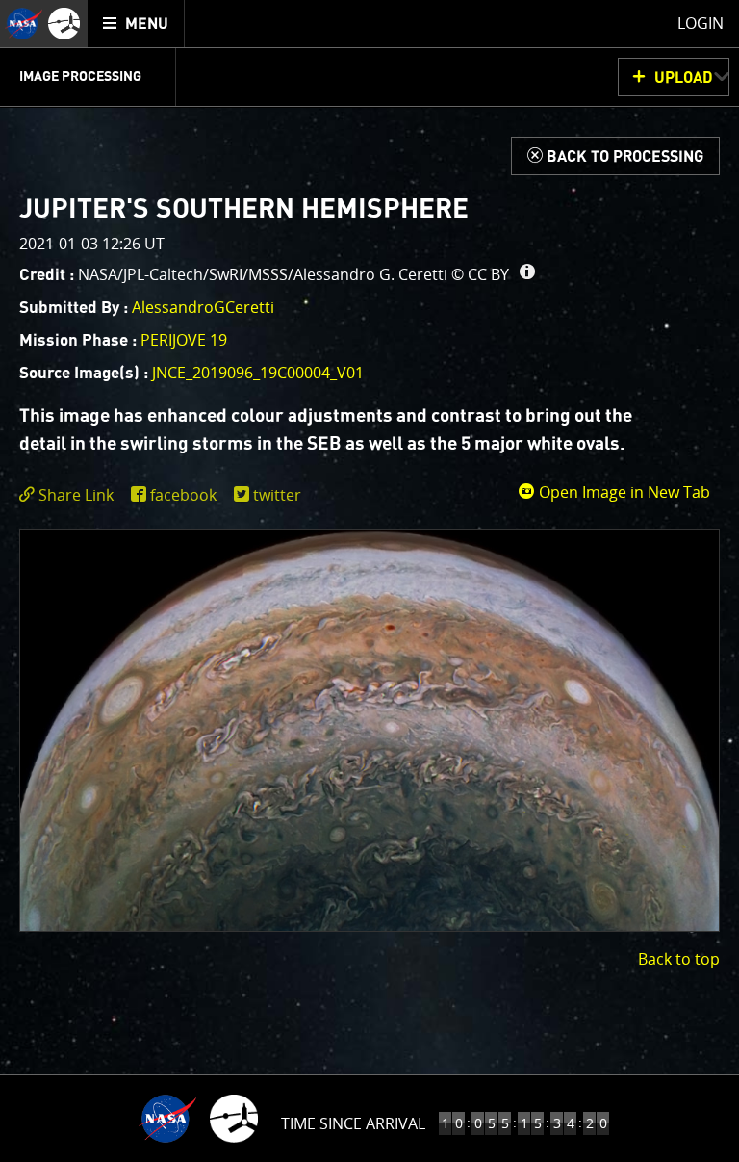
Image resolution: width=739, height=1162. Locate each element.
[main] (369, 581)
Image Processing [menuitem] (80, 77)
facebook (183, 494)
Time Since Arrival (353, 1123)
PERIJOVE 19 (183, 339)
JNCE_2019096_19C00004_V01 (258, 372)
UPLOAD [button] (683, 78)
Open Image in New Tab (622, 492)
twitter (277, 494)
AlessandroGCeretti (203, 307)
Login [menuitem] (700, 23)
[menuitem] (136, 23)
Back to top (679, 959)
